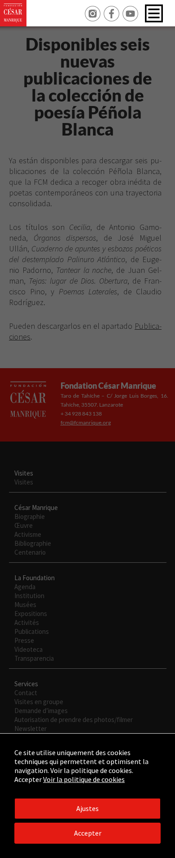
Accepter (87, 832)
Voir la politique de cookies (84, 779)
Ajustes (87, 808)
